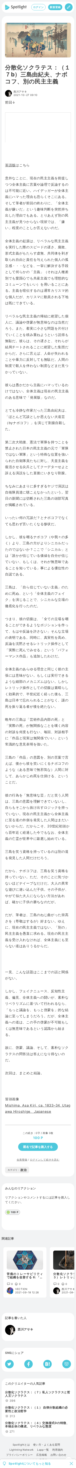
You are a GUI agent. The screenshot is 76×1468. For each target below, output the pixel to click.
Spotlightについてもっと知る (30, 1463)
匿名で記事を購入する (38, 1147)
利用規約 (57, 1450)
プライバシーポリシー (19, 1455)
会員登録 (22, 1159)
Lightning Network (22, 1450)
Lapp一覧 (43, 1450)
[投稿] (69, 7)
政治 (17, 1170)
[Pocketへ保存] (66, 1364)
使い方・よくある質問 (46, 1444)
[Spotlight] (16, 7)
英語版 (10, 165)
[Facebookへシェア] (28, 1364)
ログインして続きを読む (45, 1159)
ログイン (38, 7)
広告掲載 (41, 1455)
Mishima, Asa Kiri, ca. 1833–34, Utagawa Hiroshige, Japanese (38, 1108)
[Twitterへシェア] (9, 1364)
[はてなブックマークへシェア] (47, 1364)
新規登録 (55, 7)
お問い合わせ (58, 1455)
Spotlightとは (21, 1444)
